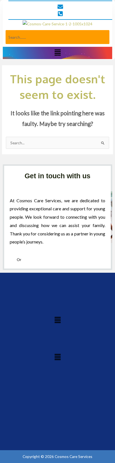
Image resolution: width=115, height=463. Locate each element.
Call (13, 259)
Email (26, 259)
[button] (57, 53)
